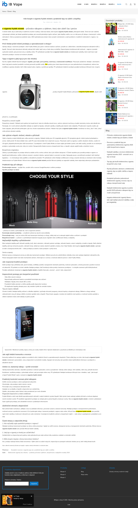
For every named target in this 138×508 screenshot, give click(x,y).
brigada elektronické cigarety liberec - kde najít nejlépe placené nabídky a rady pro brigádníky (120, 200)
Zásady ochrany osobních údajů (118, 471)
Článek (9, 11)
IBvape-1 (112, 4)
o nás (86, 4)
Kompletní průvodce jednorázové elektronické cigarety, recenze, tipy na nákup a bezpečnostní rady (119, 181)
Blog (119, 4)
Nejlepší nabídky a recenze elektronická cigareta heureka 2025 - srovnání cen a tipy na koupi (120, 154)
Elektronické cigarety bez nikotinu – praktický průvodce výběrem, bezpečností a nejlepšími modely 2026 (39, 452)
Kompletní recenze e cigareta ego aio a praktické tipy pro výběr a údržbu (32, 450)
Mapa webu (84, 474)
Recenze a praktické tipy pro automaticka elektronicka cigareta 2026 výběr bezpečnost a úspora (120, 145)
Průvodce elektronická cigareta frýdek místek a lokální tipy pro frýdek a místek (120, 136)
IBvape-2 (103, 4)
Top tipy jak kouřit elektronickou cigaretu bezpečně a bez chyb (120, 163)
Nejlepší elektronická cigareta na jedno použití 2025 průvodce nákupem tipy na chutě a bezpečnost (120, 190)
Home (79, 4)
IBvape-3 (94, 4)
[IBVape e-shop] (12, 5)
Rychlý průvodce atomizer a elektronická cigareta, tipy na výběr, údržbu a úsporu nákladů (120, 171)
